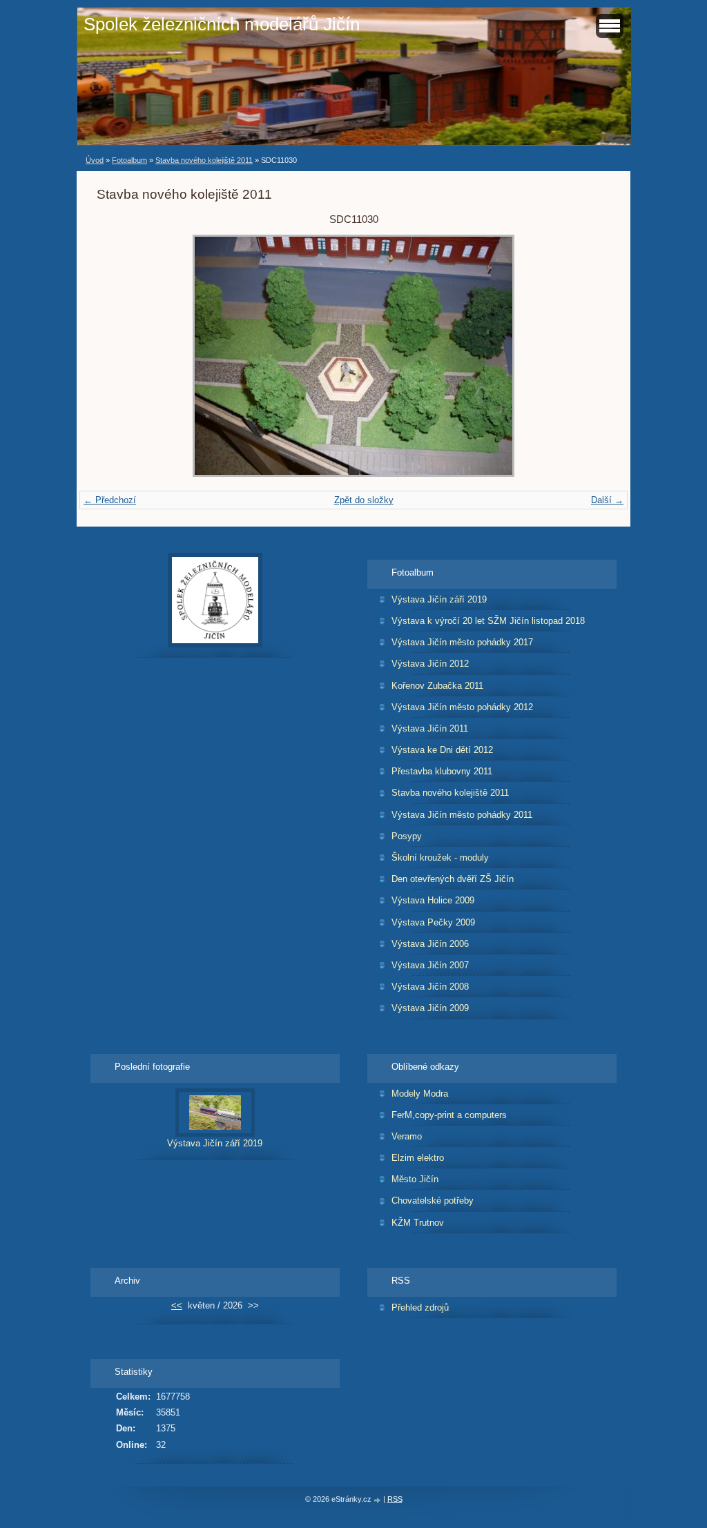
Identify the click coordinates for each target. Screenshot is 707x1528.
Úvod (95, 160)
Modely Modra (419, 1093)
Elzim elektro (417, 1158)
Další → (607, 500)
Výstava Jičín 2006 (430, 944)
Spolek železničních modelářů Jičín (222, 24)
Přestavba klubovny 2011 (441, 771)
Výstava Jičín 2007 (430, 965)
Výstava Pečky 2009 (433, 922)
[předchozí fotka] (119, 356)
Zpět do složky (364, 500)
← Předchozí (110, 500)
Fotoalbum (129, 160)
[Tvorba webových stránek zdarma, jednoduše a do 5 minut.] (378, 1500)
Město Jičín (414, 1179)
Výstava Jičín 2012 (430, 663)
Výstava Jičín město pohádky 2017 (462, 642)
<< (176, 1305)
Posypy (406, 836)
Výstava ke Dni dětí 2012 (442, 750)
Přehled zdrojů (420, 1307)
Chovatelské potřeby (432, 1200)
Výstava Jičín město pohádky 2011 (461, 815)
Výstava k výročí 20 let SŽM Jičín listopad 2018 (488, 621)
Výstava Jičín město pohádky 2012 (462, 707)
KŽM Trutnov (417, 1222)
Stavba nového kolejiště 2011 (204, 160)
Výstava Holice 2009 (432, 900)
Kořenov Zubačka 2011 (437, 685)
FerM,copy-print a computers (449, 1115)
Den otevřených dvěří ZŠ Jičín (452, 879)
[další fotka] (587, 356)
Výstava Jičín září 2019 (439, 599)
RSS (395, 1499)
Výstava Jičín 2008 (430, 986)
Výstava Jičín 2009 (430, 1008)
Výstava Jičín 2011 (429, 728)
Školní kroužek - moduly (440, 857)
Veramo (406, 1136)
